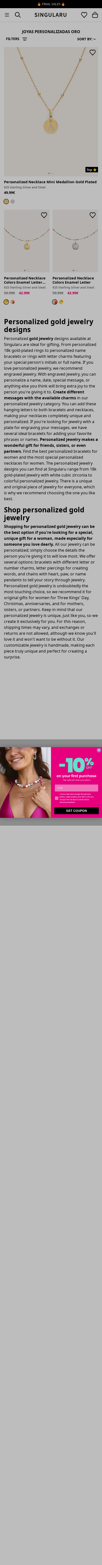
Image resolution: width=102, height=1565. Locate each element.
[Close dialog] (99, 750)
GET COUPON (76, 811)
